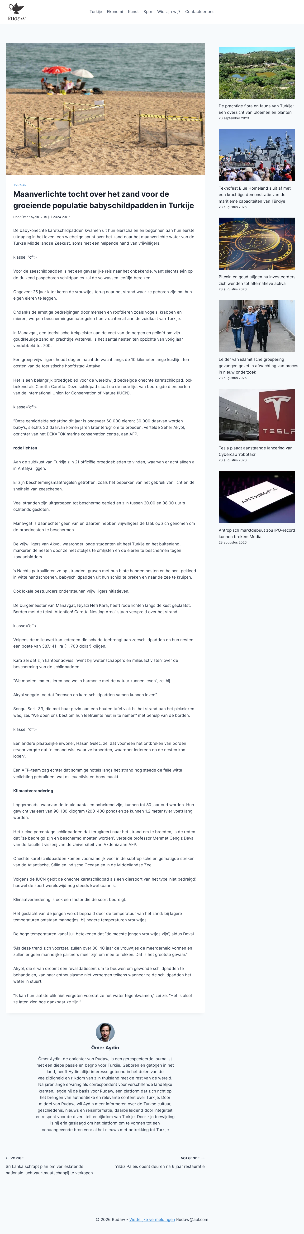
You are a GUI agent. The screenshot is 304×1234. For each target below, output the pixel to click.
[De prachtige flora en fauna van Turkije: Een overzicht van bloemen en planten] (258, 73)
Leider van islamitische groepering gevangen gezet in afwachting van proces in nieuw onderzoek (258, 366)
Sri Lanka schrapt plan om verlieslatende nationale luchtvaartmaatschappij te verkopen (49, 1165)
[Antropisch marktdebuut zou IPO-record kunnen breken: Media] (258, 497)
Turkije (96, 11)
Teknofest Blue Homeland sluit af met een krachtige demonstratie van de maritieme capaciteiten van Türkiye (255, 194)
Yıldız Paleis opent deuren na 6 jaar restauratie (160, 1162)
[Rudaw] (16, 12)
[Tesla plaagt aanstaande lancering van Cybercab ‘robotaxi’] (258, 415)
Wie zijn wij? (168, 11)
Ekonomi (115, 11)
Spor (147, 11)
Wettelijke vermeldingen (152, 1219)
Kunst (133, 11)
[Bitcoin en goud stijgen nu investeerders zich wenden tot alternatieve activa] (258, 244)
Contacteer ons (199, 11)
